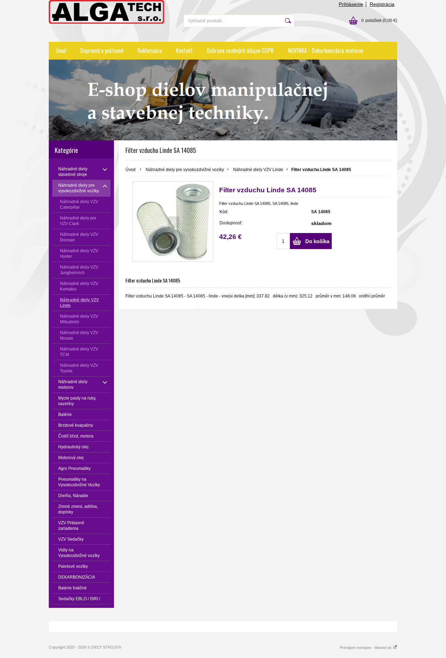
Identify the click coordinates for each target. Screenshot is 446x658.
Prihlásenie (351, 4)
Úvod (61, 50)
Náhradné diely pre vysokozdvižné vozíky (185, 169)
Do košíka (317, 241)
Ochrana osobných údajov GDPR (240, 50)
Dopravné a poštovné (101, 50)
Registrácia (382, 4)
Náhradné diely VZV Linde (258, 169)
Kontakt (184, 50)
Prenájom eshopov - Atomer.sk (366, 647)
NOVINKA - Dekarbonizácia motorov (325, 50)
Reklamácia (149, 50)
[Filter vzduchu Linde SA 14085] (172, 221)
